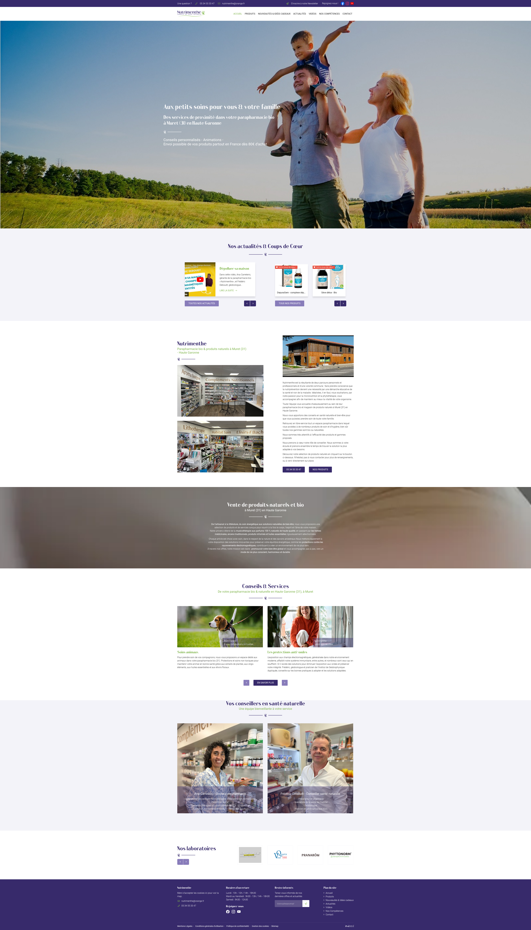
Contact (347, 13)
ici (206, 893)
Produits (250, 13)
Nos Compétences (329, 13)
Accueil (237, 13)
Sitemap (274, 926)
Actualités (299, 13)
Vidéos (312, 13)
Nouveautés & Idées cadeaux (274, 13)
